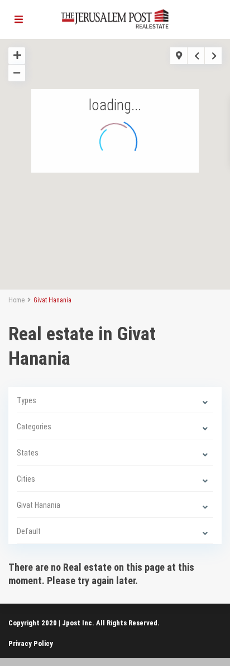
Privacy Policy (30, 643)
